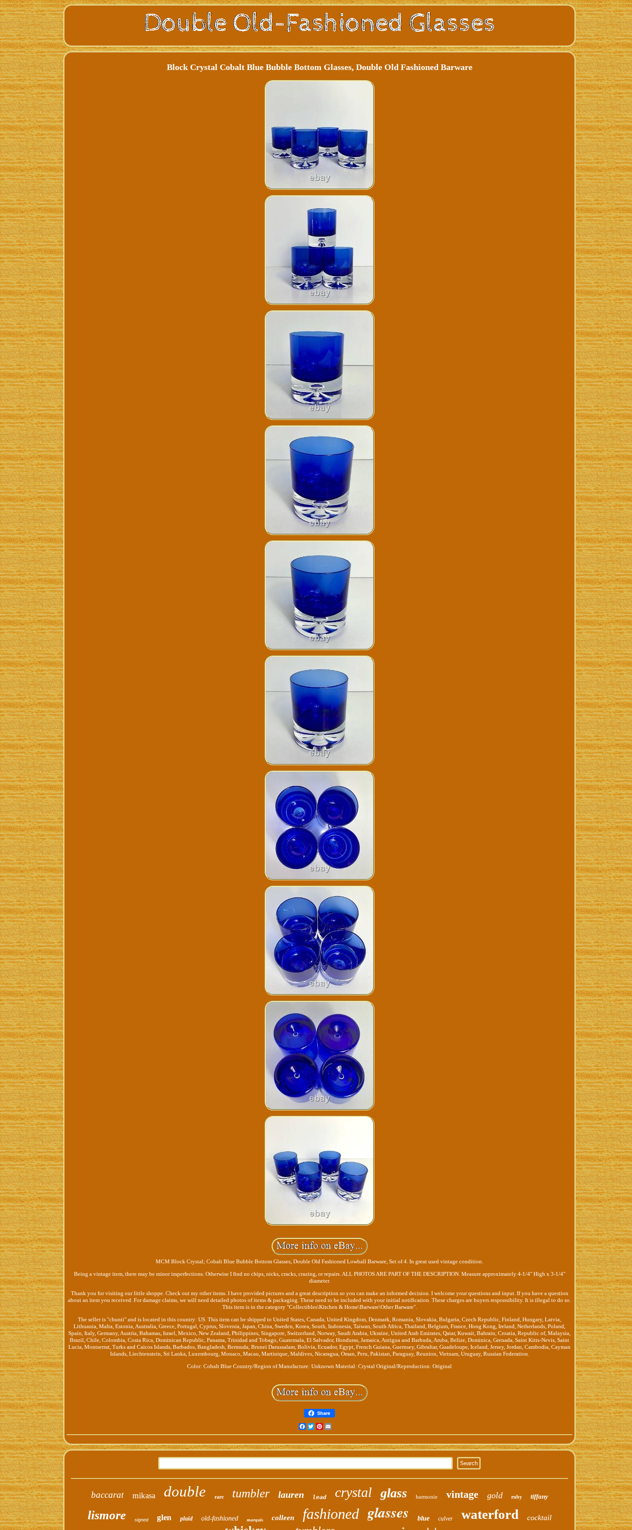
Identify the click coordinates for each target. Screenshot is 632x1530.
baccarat (107, 1495)
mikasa (143, 1495)
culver (445, 1518)
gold (495, 1495)
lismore (107, 1515)
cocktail (539, 1517)
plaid (186, 1518)
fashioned (331, 1514)
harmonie (427, 1496)
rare (219, 1497)
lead (319, 1497)
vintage (462, 1494)
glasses (388, 1512)
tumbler (251, 1493)
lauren (291, 1494)
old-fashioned (219, 1518)
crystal (353, 1492)
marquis (255, 1519)
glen (164, 1517)
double (185, 1491)
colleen (283, 1518)
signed (141, 1519)
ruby (516, 1497)
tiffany (539, 1496)
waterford (489, 1514)
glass (393, 1493)
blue (423, 1518)
